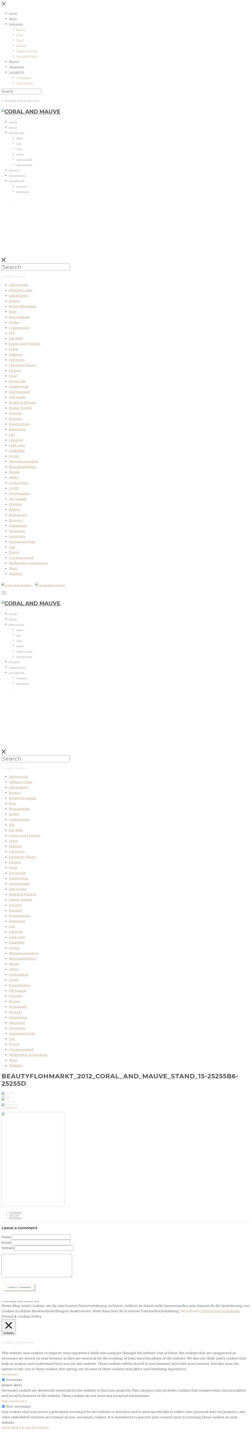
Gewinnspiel (19, 392)
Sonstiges (17, 536)
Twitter (14, 1215)
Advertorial (18, 285)
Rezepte (15, 520)
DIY (12, 333)
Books (14, 322)
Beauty (20, 29)
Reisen (14, 509)
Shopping (17, 531)
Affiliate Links (20, 290)
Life (12, 435)
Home (13, 13)
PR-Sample (18, 499)
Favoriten (17, 360)
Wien (13, 568)
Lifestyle (16, 440)
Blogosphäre (19, 317)
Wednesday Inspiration (28, 563)
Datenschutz (24, 83)
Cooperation (19, 328)
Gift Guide (17, 397)
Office (14, 477)
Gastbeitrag (19, 386)
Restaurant (18, 515)
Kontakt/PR (16, 72)
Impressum (23, 77)
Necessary (14, 1380)
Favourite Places (27, 56)
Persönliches (19, 493)
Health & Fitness (26, 51)
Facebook (15, 1212)
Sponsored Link (22, 542)
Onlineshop (18, 483)
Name (6, 1237)
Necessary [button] (9, 1374)
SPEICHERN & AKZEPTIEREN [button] (25, 1428)
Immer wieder (20, 408)
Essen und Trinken (24, 344)
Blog (12, 312)
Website (8, 1248)
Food (19, 35)
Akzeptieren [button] (190, 1311)
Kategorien (16, 24)
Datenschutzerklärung (221, 1311)
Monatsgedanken (24, 461)
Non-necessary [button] (13, 1401)
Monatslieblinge (22, 467)
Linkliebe (17, 451)
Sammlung (18, 526)
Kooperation (19, 424)
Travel (20, 40)
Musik (14, 472)
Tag (12, 547)
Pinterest (15, 1218)
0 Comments (9, 1107)
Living (14, 456)
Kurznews (17, 429)
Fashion (21, 45)
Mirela (5, 1096)
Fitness (15, 370)
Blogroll (14, 61)
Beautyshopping (23, 306)
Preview (15, 504)
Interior (15, 413)
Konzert (15, 419)
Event (13, 349)
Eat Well (15, 338)
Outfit (14, 488)
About (13, 18)
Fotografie (17, 381)
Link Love (17, 445)
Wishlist (16, 574)
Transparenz (16, 67)
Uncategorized (21, 558)
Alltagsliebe (19, 295)
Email (6, 1242)
